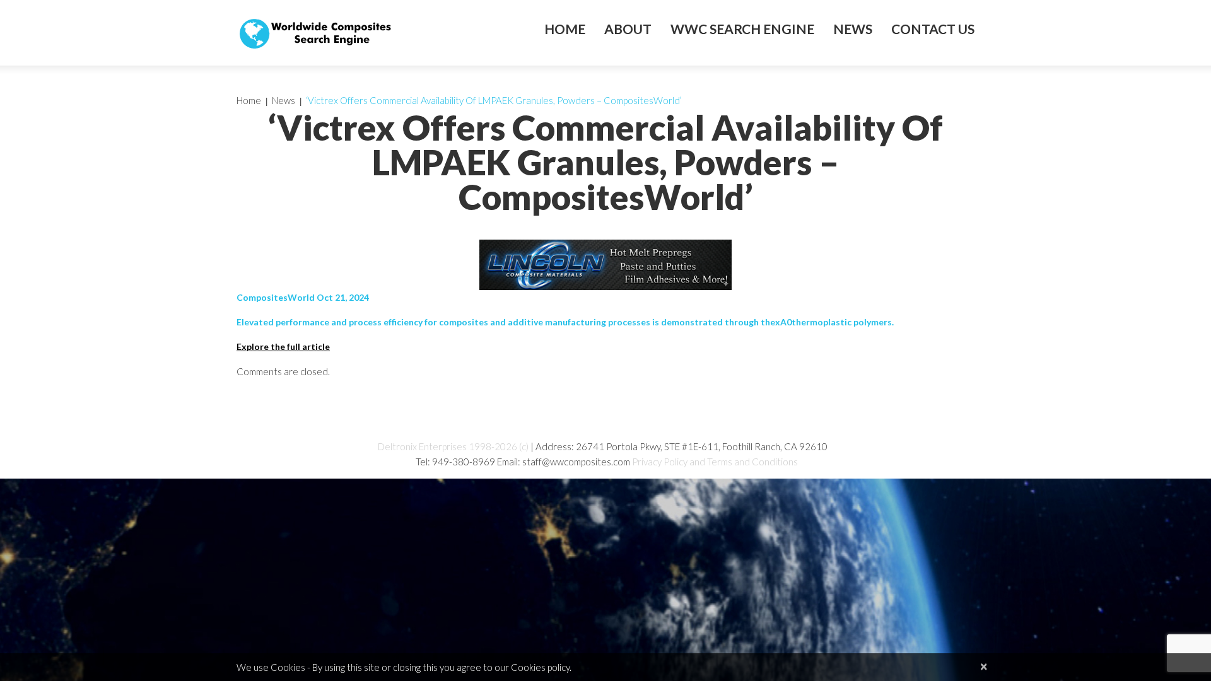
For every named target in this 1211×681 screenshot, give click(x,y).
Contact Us (932, 29)
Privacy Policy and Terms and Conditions (715, 461)
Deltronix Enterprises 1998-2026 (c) (453, 446)
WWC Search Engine (742, 29)
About (628, 29)
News (852, 29)
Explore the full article (283, 346)
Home (564, 29)
